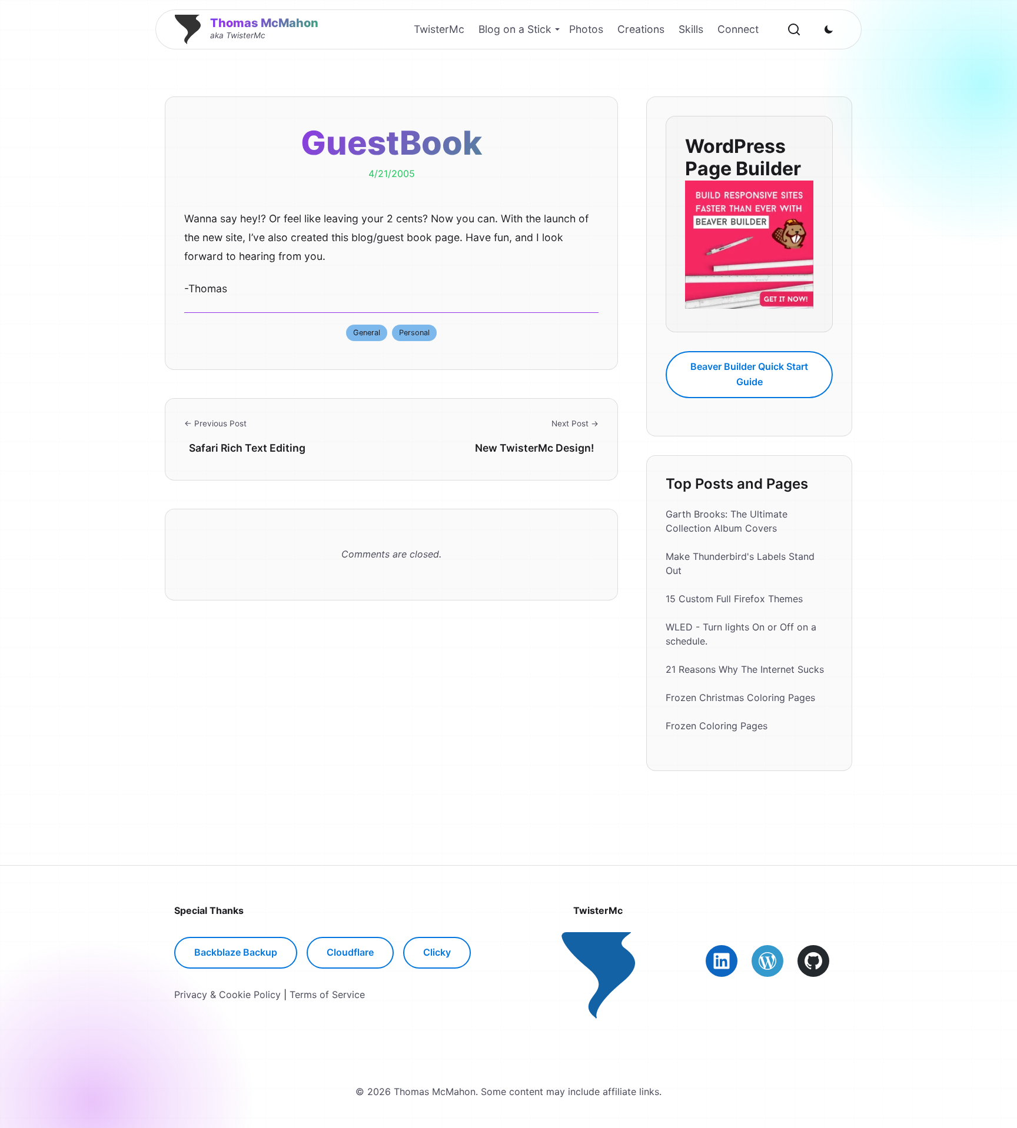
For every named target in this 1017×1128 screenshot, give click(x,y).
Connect (738, 29)
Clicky (437, 952)
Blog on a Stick (514, 29)
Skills (691, 29)
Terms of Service (327, 994)
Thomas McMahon (264, 23)
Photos (586, 29)
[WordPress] (767, 961)
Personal (414, 332)
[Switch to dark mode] (828, 29)
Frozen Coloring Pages (716, 726)
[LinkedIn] (721, 961)
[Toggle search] (794, 29)
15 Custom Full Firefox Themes (734, 599)
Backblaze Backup (235, 952)
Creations (640, 29)
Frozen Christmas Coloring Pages (740, 697)
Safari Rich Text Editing (247, 448)
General (366, 332)
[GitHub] (813, 961)
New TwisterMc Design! (534, 448)
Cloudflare (350, 952)
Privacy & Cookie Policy (227, 994)
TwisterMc (439, 29)
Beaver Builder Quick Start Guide (749, 374)
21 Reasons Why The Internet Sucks (745, 669)
